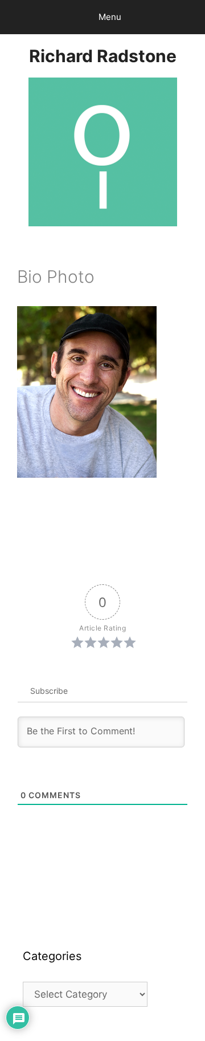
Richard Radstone (103, 56)
